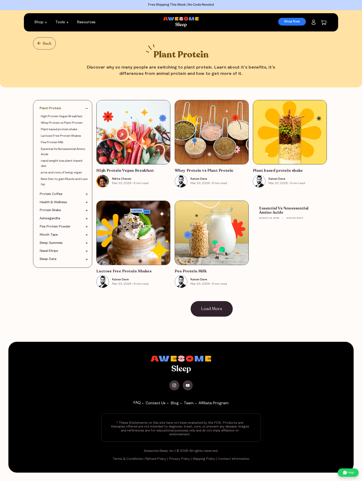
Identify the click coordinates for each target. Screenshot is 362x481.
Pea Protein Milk (191, 271)
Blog (175, 403)
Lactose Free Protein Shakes (123, 271)
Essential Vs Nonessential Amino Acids (284, 210)
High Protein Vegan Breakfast (125, 171)
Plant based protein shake (278, 171)
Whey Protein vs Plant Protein (204, 171)
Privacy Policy (179, 459)
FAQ (137, 403)
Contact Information (233, 459)
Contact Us (155, 403)
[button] (323, 22)
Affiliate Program (214, 403)
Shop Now (292, 21)
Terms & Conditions (127, 459)
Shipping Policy (204, 459)
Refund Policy (155, 459)
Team (189, 403)
